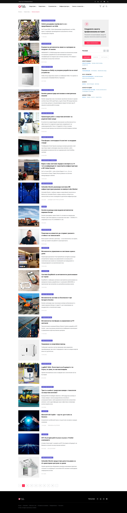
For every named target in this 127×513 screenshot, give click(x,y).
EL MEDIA (34, 507)
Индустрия (32, 6)
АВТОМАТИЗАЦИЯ (46, 43)
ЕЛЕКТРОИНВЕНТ (86, 61)
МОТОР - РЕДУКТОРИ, (96, 97)
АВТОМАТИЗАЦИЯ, (99, 76)
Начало (20, 11)
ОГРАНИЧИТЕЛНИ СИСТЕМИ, (88, 89)
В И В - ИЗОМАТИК (86, 74)
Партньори (104, 57)
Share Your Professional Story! (26, 1)
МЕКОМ (84, 68)
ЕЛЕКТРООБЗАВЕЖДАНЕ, (88, 76)
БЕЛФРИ (84, 82)
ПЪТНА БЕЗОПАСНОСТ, (101, 89)
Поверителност (53, 505)
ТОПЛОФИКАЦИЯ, (86, 70)
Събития (95, 57)
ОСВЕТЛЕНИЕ (45, 247)
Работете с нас (32, 505)
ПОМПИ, (89, 97)
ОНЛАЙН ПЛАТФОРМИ (47, 137)
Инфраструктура (64, 6)
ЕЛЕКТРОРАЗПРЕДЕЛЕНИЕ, (88, 78)
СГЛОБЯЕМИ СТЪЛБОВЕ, (88, 91)
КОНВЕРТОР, (85, 65)
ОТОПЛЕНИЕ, (94, 70)
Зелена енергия (35, 11)
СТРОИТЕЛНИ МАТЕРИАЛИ (48, 20)
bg (107, 1)
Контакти (61, 505)
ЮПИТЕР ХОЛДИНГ (87, 87)
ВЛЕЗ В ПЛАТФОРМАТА (92, 42)
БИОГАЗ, (84, 84)
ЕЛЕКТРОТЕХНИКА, (86, 63)
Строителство (52, 6)
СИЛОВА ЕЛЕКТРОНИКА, (97, 63)
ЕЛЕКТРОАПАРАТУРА (47, 183)
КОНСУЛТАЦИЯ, (90, 84)
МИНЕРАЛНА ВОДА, (102, 70)
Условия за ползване (43, 505)
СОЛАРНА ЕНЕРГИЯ (46, 317)
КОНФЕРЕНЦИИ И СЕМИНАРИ (49, 160)
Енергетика (42, 6)
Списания (25, 505)
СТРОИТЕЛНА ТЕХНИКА (47, 90)
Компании (87, 57)
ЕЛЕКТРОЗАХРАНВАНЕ (47, 457)
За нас (19, 505)
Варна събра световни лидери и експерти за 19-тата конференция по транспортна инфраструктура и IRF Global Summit (59, 166)
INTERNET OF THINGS (47, 66)
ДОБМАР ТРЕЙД (86, 95)
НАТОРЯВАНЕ (45, 271)
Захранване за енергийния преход (53, 344)
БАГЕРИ (44, 206)
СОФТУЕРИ (44, 411)
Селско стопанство (77, 6)
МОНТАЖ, (97, 84)
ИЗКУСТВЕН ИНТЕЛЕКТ (47, 113)
